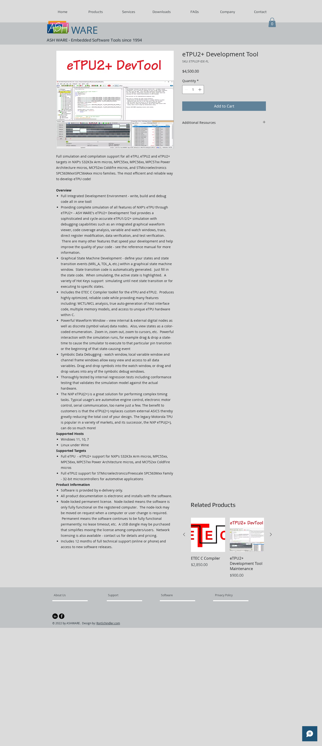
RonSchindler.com (108, 623)
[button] (95, 11)
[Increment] (200, 89)
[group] (227, 550)
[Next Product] (271, 534)
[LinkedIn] (55, 616)
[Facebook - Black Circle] (61, 616)
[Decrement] (186, 89)
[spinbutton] (193, 89)
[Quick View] (208, 535)
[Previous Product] (184, 534)
